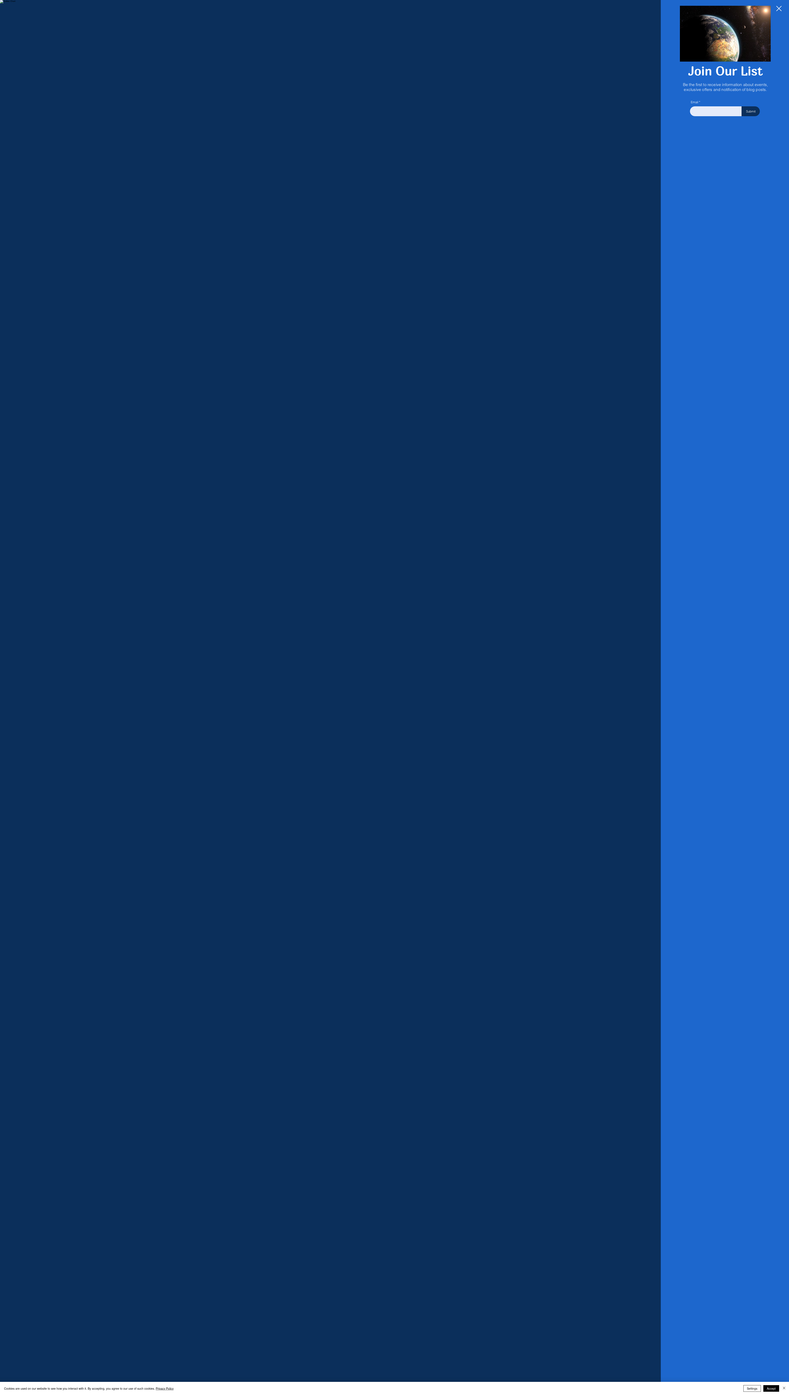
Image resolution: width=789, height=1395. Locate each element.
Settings (752, 1388)
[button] (779, 8)
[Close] (784, 1388)
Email (694, 102)
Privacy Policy (165, 1388)
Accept (771, 1388)
